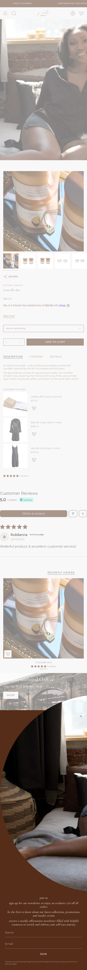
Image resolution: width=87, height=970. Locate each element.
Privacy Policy (59, 962)
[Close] (81, 716)
